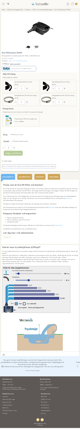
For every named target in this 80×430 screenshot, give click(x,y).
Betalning (5, 407)
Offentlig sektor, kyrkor (9, 410)
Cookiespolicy (45, 407)
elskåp (52, 207)
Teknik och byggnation (15, 10)
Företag (4, 413)
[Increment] (27, 88)
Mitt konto (44, 402)
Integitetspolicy (46, 410)
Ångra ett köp (6, 402)
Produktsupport (7, 405)
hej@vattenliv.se (7, 382)
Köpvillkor (44, 396)
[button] (2, 366)
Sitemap (40, 425)
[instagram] (42, 419)
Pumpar (27, 10)
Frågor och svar (46, 399)
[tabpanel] (40, 212)
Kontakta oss (45, 405)
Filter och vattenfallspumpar (43, 10)
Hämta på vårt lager (8, 399)
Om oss (43, 413)
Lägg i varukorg (13, 153)
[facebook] (37, 419)
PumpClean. (58, 225)
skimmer (69, 198)
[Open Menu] (3, 3)
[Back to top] (76, 426)
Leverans (5, 396)
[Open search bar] (8, 4)
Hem (3, 10)
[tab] (8, 177)
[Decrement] (15, 88)
